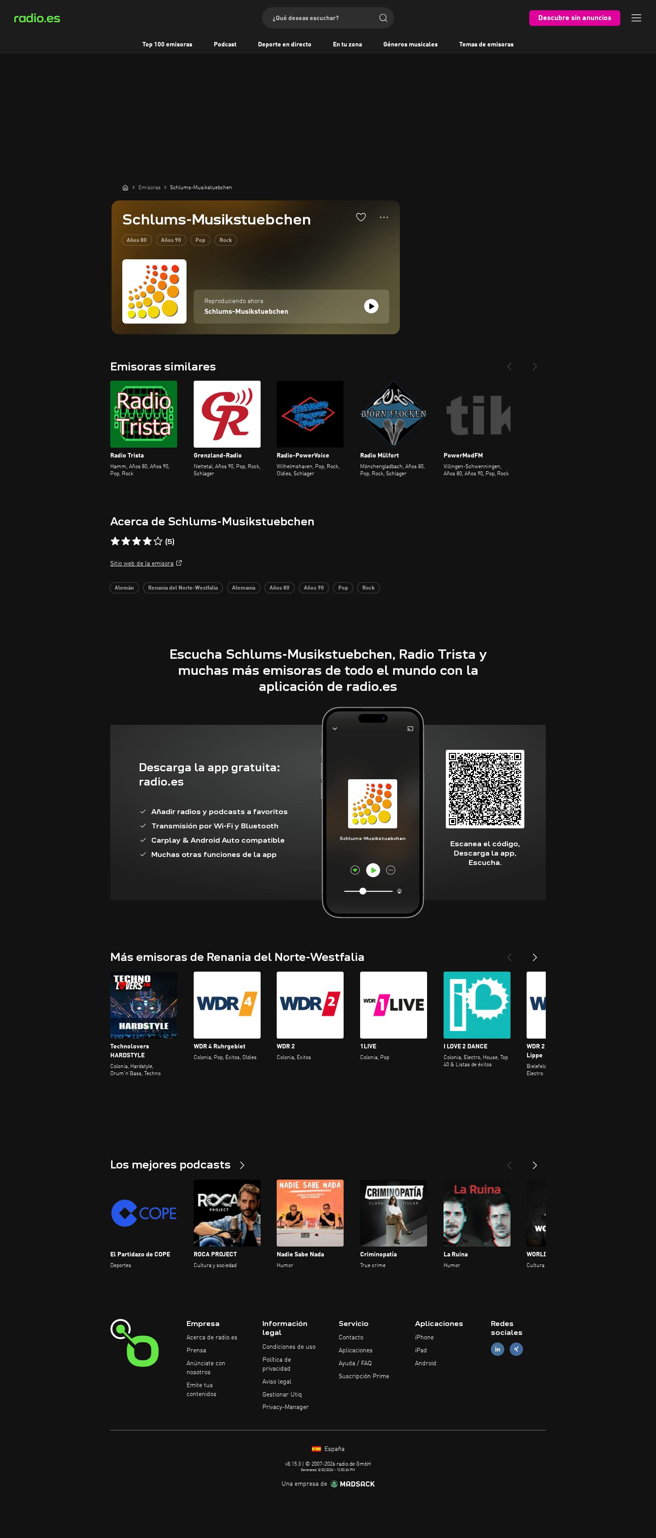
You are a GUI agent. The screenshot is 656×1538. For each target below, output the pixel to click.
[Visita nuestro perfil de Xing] (516, 1349)
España (334, 1449)
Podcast (225, 45)
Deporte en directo (284, 45)
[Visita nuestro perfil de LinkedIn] (497, 1349)
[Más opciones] (384, 217)
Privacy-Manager (285, 1407)
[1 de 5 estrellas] (115, 541)
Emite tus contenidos (201, 1389)
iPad (421, 1350)
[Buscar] (383, 17)
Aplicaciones (356, 1350)
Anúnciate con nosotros (206, 1368)
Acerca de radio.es (212, 1337)
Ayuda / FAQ (355, 1363)
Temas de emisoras (486, 45)
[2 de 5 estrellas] (125, 541)
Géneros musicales (410, 45)
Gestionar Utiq (282, 1395)
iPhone (424, 1337)
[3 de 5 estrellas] (136, 541)
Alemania (243, 588)
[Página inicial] (125, 187)
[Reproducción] (371, 306)
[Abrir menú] (636, 17)
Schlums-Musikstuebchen (246, 312)
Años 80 (137, 240)
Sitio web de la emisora (142, 564)
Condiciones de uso (289, 1347)
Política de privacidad (276, 1364)
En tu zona (347, 45)
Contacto (351, 1337)
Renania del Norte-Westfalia (183, 588)
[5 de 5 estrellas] (158, 541)
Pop (200, 240)
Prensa (196, 1350)
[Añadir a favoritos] (361, 217)
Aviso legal (276, 1382)
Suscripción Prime (364, 1376)
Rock (226, 240)
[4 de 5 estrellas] (147, 541)
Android (425, 1363)
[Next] (535, 363)
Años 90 (171, 240)
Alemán (124, 588)
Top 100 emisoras (167, 45)
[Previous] (509, 363)
